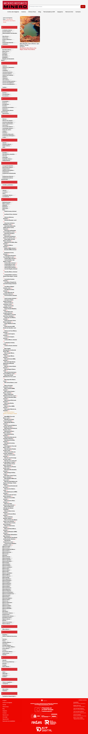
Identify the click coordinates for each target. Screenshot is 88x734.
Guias (3, 147)
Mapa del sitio (6, 719)
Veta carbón (5, 689)
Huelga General (6, 160)
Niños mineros (5, 629)
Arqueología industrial (7, 42)
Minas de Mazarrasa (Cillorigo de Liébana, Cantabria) (8, 508)
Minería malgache (6, 590)
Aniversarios (5, 37)
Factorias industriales (7, 122)
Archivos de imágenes (7, 702)
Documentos (5, 95)
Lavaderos (5, 192)
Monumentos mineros (7, 613)
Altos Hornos (5, 36)
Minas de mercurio (6, 552)
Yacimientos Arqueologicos (9, 696)
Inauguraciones (6, 168)
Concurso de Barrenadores (8, 81)
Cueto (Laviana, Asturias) (10, 298)
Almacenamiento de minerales (9, 33)
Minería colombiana (7, 573)
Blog (4, 708)
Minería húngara (6, 581)
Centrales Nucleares (7, 72)
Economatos (5, 101)
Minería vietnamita (6, 608)
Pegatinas (4, 634)
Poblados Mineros (6, 642)
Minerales (4, 555)
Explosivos (5, 108)
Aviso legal (5, 717)
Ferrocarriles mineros (7, 126)
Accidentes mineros (7, 30)
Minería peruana (6, 595)
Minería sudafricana (7, 602)
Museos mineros (6, 623)
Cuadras (4, 87)
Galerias (4, 142)
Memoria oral (5, 715)
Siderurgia (4, 673)
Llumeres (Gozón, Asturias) (10, 345)
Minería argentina (6, 559)
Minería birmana (6, 564)
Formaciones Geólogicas (8, 135)
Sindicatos (5, 675)
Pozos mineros (5, 648)
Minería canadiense (7, 567)
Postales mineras (6, 645)
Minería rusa (5, 601)
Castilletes (5, 70)
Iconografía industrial (7, 165)
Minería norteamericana (8, 593)
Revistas (4, 663)
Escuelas (4, 105)
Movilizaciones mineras (8, 616)
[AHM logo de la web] (15, 5)
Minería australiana (7, 561)
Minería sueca (5, 604)
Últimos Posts (6, 706)
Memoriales (5, 208)
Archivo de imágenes (7, 17)
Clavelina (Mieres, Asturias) (10, 271)
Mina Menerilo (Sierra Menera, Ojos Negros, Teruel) (9, 21)
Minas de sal (5, 553)
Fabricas (4, 119)
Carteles (4, 68)
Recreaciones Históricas (8, 661)
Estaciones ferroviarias (8, 107)
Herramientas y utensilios (8, 154)
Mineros (4, 610)
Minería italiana (6, 586)
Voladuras (4, 690)
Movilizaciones (6, 614)
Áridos (3, 41)
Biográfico (4, 52)
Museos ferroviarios (7, 622)
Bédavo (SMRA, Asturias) (10, 248)
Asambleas (5, 44)
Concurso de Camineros (8, 82)
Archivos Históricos (7, 39)
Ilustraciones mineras (7, 167)
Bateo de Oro (5, 51)
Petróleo (4, 639)
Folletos (4, 131)
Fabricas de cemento (7, 120)
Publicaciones (5, 653)
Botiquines (5, 57)
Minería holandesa (6, 580)
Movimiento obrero (7, 617)
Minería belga (5, 562)
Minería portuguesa (7, 598)
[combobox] (54, 6)
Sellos (3, 672)
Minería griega (5, 577)
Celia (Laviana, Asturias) (10, 267)
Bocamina (4, 54)
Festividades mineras (7, 128)
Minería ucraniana (6, 605)
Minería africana (6, 556)
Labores (4, 190)
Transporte (5, 683)
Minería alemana (6, 558)
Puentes (4, 654)
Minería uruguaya (6, 606)
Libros (3, 193)
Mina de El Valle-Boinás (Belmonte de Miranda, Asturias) (9, 363)
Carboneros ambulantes (8, 67)
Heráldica (4, 152)
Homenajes (5, 157)
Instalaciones (5, 171)
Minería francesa (6, 575)
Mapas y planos (6, 203)
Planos (4, 640)
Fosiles (4, 137)
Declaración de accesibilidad (9, 721)
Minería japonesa (6, 589)
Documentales (6, 94)
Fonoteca (4, 132)
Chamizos (4, 76)
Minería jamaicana (6, 587)
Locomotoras (5, 196)
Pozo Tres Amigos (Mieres (8, 646)
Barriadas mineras (6, 49)
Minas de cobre (6, 547)
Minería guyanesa (6, 578)
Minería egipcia (6, 574)
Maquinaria (5, 206)
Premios (4, 650)
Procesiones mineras (7, 651)
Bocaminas (5, 55)
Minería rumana (6, 599)
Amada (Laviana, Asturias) (10, 211)
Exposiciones (5, 113)
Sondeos (4, 676)
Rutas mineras (5, 666)
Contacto (5, 712)
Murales (4, 620)
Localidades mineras (7, 195)
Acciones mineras (6, 31)
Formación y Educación (7, 134)
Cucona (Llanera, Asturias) (10, 295)
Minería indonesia (6, 583)
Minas (4, 19)
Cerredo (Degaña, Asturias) (10, 268)
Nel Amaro (22, 46)
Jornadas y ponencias (7, 184)
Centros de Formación (7, 75)
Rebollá (4, 660)
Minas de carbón (6, 546)
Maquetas (4, 205)
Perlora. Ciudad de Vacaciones (9, 636)
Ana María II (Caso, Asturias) (10, 214)
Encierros (4, 102)
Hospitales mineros (7, 158)
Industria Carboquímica (8, 170)
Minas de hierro (6, 550)
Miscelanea (5, 611)
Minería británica (6, 565)
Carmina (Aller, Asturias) (10, 262)
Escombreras (5, 104)
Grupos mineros (6, 145)
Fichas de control (6, 129)
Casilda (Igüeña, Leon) (9, 265)
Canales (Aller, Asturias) (10, 258)
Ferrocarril (5, 125)
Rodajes (4, 665)
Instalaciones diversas (7, 176)
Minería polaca (5, 596)
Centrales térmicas (7, 73)
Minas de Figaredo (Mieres (8, 549)
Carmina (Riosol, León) (9, 264)
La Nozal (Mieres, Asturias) (10, 339)
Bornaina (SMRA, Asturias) (10, 249)
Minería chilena (6, 570)
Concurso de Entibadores (8, 84)
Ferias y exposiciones (7, 123)
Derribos (4, 92)
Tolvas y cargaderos (7, 682)
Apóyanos (5, 710)
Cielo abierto (5, 79)
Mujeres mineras (6, 619)
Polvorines (5, 643)
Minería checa (5, 568)
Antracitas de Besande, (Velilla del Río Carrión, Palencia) (9, 228)
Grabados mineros (6, 144)
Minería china (5, 571)
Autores (4, 704)
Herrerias (4, 155)
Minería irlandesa (6, 584)
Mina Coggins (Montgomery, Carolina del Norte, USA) (9, 350)
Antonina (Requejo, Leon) (10, 220)
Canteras (4, 65)
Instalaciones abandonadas (9, 173)
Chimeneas (5, 78)
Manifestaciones (6, 202)
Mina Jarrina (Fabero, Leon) (10, 382)
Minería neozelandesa (7, 592)
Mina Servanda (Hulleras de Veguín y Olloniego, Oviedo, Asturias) (10, 483)
